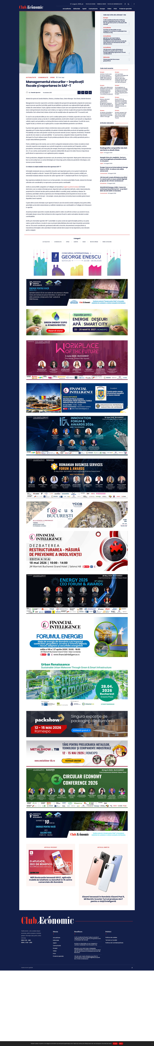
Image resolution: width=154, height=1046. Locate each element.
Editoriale (106, 57)
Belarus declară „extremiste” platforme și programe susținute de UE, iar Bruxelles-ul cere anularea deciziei (106, 102)
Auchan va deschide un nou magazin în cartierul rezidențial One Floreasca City (115, 31)
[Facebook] (134, 4)
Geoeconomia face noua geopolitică (111, 60)
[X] (82, 92)
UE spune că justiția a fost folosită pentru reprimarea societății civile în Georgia (106, 114)
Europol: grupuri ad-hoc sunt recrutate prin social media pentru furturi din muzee (121, 115)
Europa (105, 17)
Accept (115, 1043)
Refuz (120, 1043)
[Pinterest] (86, 92)
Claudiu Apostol (35, 92)
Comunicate (43, 77)
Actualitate (31, 77)
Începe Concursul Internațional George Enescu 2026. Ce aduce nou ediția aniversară (114, 169)
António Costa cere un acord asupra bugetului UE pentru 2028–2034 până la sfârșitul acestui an (106, 76)
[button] (128, 4)
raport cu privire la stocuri (71, 187)
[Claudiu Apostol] (27, 93)
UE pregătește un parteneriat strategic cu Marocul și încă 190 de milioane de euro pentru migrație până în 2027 (121, 91)
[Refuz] (152, 1043)
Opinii (52, 77)
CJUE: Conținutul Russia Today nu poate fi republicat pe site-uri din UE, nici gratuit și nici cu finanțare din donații (115, 22)
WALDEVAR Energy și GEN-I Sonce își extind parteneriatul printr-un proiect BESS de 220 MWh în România (113, 189)
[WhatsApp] (90, 92)
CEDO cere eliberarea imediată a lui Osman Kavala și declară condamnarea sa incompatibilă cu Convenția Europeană (106, 91)
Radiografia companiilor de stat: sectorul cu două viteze (113, 149)
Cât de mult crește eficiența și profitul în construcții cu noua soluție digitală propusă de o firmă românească (114, 52)
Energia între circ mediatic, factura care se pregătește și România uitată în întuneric (113, 159)
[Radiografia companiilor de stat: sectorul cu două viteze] (114, 135)
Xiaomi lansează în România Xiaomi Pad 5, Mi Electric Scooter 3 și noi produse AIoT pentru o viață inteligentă (103, 899)
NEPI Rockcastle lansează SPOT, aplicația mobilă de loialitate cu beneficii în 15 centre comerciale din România (50, 879)
